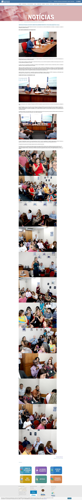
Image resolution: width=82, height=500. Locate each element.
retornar (21, 462)
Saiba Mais (45, 498)
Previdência (52, 489)
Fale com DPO (32, 488)
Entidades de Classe (53, 487)
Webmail (42, 487)
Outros (52, 490)
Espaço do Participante (33, 489)
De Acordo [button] (69, 498)
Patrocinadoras (53, 488)
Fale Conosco (32, 487)
